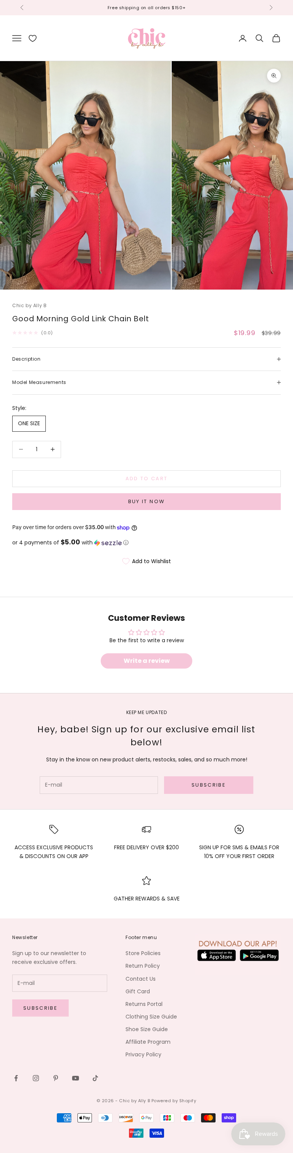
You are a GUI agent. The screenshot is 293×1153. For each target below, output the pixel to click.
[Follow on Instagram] (36, 1078)
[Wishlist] (32, 38)
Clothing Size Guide (151, 1016)
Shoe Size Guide (147, 1029)
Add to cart (147, 478)
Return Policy (143, 966)
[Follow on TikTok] (95, 1078)
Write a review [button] (147, 660)
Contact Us (141, 979)
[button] (146, 543)
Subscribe (209, 785)
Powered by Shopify (173, 1101)
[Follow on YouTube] (75, 1078)
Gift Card (138, 991)
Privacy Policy (143, 1054)
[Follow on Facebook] (16, 1078)
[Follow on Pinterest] (56, 1078)
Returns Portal (144, 1004)
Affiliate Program (148, 1042)
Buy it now (146, 501)
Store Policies (143, 953)
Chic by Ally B (29, 305)
